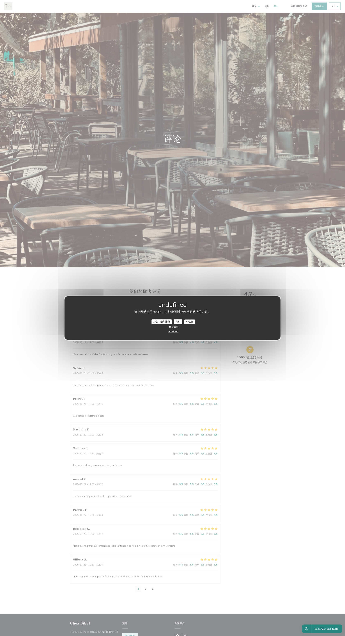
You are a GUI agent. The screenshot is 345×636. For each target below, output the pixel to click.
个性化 (189, 321)
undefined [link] (173, 331)
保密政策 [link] (173, 327)
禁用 (178, 321)
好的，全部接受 (161, 321)
